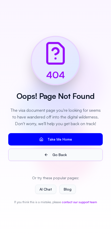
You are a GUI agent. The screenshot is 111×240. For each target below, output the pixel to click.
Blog (68, 189)
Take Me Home (59, 139)
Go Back (59, 154)
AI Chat (45, 189)
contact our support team (79, 202)
